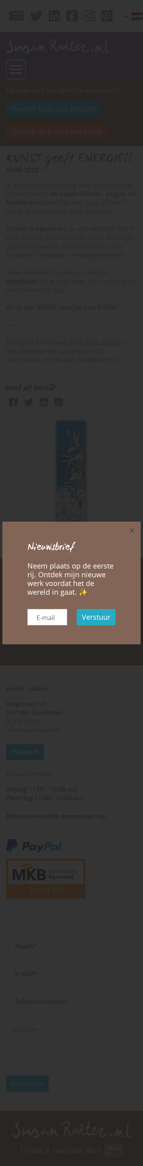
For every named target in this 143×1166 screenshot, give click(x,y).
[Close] (132, 530)
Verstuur (96, 617)
